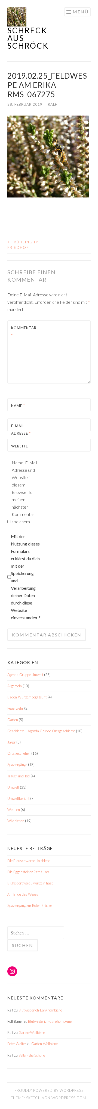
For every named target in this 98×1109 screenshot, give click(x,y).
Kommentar (23, 331)
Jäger (11, 742)
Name (18, 405)
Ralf (52, 104)
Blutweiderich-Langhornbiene (40, 1010)
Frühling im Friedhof (23, 245)
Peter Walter (16, 1044)
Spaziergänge (17, 764)
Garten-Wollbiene (32, 1032)
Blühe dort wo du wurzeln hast (30, 883)
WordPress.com (68, 1098)
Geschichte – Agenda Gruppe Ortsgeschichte (41, 731)
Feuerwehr (15, 708)
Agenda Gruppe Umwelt (25, 675)
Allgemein (14, 686)
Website (19, 446)
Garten (12, 720)
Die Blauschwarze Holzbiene (28, 861)
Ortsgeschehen (18, 753)
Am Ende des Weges (22, 894)
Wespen (13, 809)
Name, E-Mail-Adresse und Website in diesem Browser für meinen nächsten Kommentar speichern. (25, 492)
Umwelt (13, 787)
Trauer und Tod (18, 776)
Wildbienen (15, 821)
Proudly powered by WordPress (49, 1090)
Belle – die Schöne (32, 1055)
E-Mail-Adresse (21, 429)
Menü (80, 11)
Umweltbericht (18, 798)
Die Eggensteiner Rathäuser (28, 872)
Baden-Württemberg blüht (27, 697)
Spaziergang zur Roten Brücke (29, 905)
